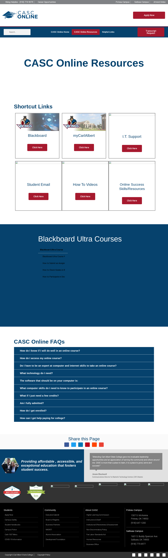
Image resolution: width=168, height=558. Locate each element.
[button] (84, 350)
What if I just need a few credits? (39, 395)
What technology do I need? (36, 373)
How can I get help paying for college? (42, 418)
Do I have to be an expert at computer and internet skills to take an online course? (68, 365)
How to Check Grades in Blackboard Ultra (54, 270)
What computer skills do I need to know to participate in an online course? (64, 388)
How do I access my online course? (41, 358)
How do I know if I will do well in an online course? (50, 350)
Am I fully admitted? (32, 403)
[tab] (53, 256)
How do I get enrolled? (33, 410)
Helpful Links (108, 32)
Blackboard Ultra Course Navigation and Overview (54, 256)
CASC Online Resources (85, 32)
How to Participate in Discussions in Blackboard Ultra (54, 277)
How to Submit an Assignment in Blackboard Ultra (54, 263)
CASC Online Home (60, 32)
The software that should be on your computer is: (49, 380)
